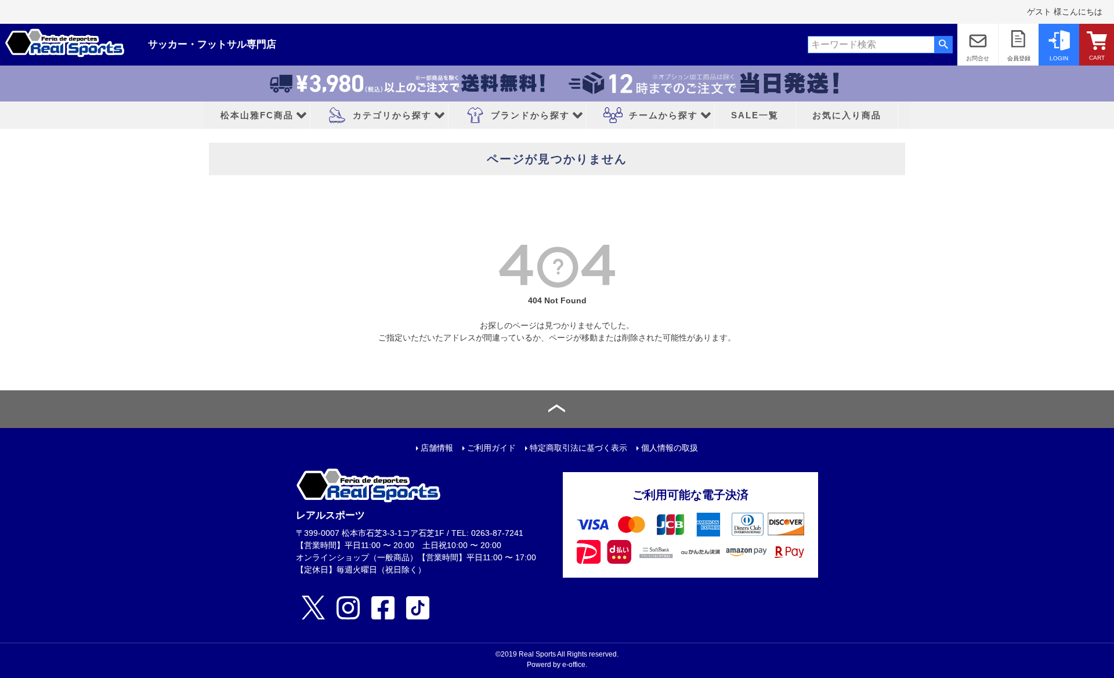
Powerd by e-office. (557, 665)
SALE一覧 (755, 115)
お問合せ (977, 58)
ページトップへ (557, 409)
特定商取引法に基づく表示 (578, 447)
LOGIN (1059, 58)
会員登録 (1018, 58)
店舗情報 (437, 447)
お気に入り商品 (846, 115)
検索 (943, 45)
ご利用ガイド (491, 447)
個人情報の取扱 (669, 447)
